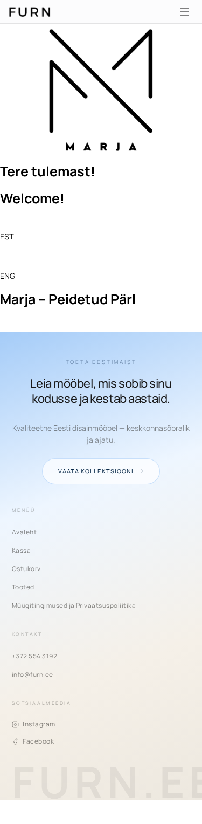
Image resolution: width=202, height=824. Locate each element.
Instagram (39, 724)
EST (7, 236)
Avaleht (24, 532)
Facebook (38, 741)
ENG (7, 275)
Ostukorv (26, 568)
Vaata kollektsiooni (96, 471)
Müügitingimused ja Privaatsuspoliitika (74, 605)
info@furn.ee (32, 674)
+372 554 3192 (34, 656)
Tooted (23, 587)
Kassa (21, 550)
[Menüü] (184, 12)
